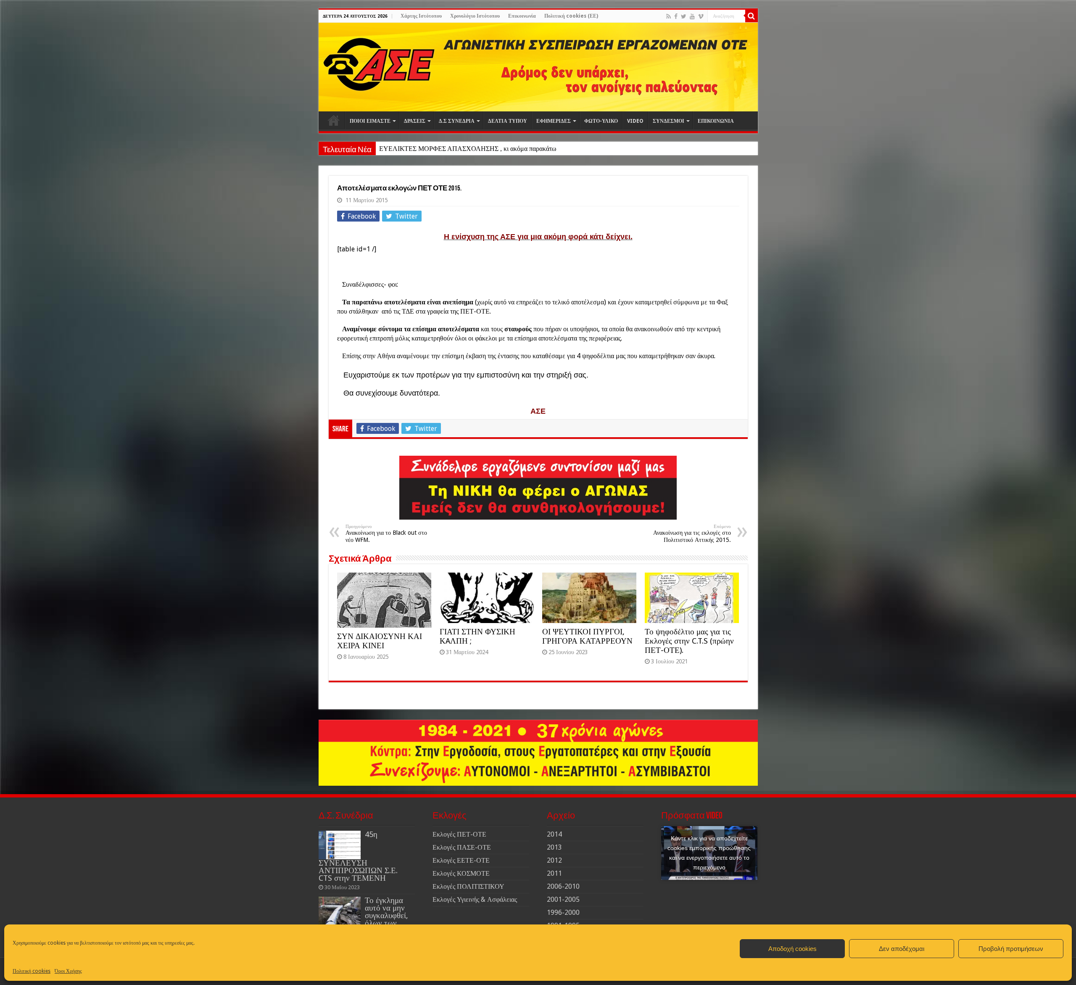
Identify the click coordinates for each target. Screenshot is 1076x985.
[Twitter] (683, 16)
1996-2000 (563, 912)
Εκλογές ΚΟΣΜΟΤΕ (461, 873)
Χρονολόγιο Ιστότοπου (475, 16)
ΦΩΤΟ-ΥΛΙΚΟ (601, 121)
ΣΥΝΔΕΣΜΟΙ (668, 121)
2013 (554, 847)
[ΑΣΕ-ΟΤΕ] (538, 67)
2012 (554, 860)
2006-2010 (563, 886)
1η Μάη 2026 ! (399, 148)
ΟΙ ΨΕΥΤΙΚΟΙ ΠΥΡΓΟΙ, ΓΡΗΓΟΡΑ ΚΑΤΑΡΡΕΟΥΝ (587, 636)
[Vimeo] (700, 16)
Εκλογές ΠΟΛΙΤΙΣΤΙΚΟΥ (468, 886)
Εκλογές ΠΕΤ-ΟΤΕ (459, 834)
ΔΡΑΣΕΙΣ (414, 121)
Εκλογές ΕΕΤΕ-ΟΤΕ (461, 860)
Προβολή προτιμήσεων (1010, 948)
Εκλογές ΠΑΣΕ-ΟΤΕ (462, 847)
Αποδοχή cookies (792, 948)
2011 (554, 873)
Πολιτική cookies (31, 971)
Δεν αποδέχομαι (901, 948)
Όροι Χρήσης (68, 971)
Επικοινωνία (522, 16)
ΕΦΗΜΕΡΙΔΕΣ (553, 121)
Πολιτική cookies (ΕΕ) (571, 16)
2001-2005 (563, 899)
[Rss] (668, 16)
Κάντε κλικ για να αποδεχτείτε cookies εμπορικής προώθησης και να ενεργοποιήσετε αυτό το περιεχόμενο (709, 853)
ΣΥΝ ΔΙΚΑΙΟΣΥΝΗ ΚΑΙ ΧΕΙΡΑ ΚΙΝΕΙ (379, 641)
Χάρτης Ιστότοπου (421, 16)
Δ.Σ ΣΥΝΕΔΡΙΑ (457, 121)
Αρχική (334, 120)
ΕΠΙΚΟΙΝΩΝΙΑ (716, 121)
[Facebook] (675, 16)
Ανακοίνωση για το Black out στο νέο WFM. (386, 533)
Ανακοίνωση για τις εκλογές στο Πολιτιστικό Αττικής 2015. (692, 533)
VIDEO (635, 121)
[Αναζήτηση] (751, 16)
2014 (554, 834)
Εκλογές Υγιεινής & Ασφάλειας (475, 899)
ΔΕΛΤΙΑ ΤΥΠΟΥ (507, 121)
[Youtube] (692, 16)
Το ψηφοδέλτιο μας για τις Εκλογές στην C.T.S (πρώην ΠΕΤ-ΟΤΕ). (689, 641)
